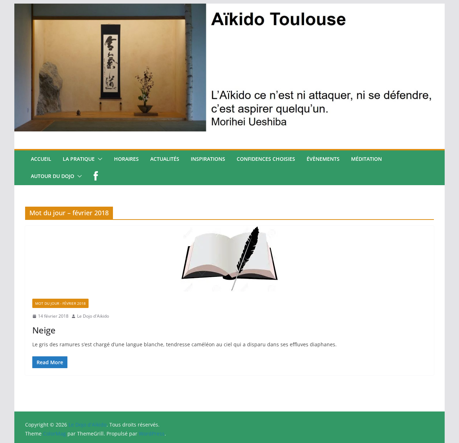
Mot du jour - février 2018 (60, 303)
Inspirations (208, 158)
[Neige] (229, 259)
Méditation (366, 158)
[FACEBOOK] (96, 176)
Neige (44, 330)
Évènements (323, 158)
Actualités (164, 158)
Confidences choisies (266, 158)
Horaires (126, 158)
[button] (99, 159)
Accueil (41, 158)
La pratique (79, 158)
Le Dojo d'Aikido (93, 316)
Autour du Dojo (52, 176)
